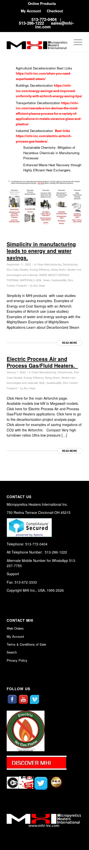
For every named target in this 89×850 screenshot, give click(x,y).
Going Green (52, 377)
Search (12, 652)
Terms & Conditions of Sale (26, 644)
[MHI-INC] (37, 42)
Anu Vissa (39, 285)
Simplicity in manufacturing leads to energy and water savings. (41, 250)
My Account (31, 10)
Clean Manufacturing (44, 372)
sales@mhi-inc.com (54, 25)
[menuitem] (41, 3)
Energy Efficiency (39, 269)
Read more (69, 342)
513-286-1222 (31, 23)
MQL (39, 280)
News (46, 280)
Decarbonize (65, 372)
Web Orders (15, 628)
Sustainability (58, 280)
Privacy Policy (17, 660)
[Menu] (75, 42)
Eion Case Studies (17, 269)
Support (13, 573)
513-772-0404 (44, 19)
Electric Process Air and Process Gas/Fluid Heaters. (42, 362)
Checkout (55, 10)
